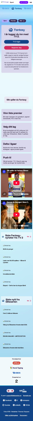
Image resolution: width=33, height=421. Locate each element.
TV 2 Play (24, 2)
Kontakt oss (27, 395)
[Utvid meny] (31, 2)
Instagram (26, 400)
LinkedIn (18, 405)
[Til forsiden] (5, 2)
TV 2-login (16, 42)
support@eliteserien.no (13, 395)
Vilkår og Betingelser (11, 415)
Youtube (7, 405)
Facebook (8, 400)
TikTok (28, 405)
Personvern (23, 415)
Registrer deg (16, 48)
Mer (21, 21)
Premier (13, 21)
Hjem (5, 21)
